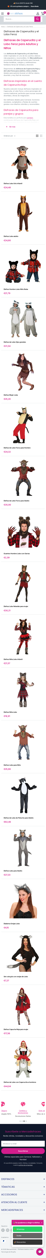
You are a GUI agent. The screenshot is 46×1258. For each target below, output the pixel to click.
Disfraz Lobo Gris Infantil (13, 183)
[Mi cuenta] (38, 13)
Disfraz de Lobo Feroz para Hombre (17, 448)
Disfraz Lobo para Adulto (13, 871)
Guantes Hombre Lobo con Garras (17, 553)
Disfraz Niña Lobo (10, 712)
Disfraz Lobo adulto (11, 236)
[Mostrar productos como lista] (41, 136)
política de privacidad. (26, 1165)
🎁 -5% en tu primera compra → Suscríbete (23, 6)
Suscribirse (23, 1151)
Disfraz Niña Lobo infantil (13, 659)
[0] (42, 13)
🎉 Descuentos (20, 1242)
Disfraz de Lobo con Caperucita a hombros (20, 1082)
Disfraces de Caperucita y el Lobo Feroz (20, 26)
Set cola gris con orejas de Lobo (16, 977)
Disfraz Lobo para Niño (12, 765)
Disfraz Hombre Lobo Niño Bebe (16, 289)
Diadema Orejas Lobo (12, 924)
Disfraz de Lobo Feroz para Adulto (16, 501)
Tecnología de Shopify (8, 1252)
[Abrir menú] (2, 14)
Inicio (3, 26)
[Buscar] (37, 19)
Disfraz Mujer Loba (11, 395)
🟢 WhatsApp (19, 1229)
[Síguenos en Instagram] (7, 1230)
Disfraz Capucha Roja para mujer (16, 1029)
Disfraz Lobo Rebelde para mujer (16, 606)
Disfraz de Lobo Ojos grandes (15, 342)
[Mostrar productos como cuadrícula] (37, 136)
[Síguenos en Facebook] (3, 1230)
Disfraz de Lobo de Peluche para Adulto (18, 818)
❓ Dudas (17, 1236)
